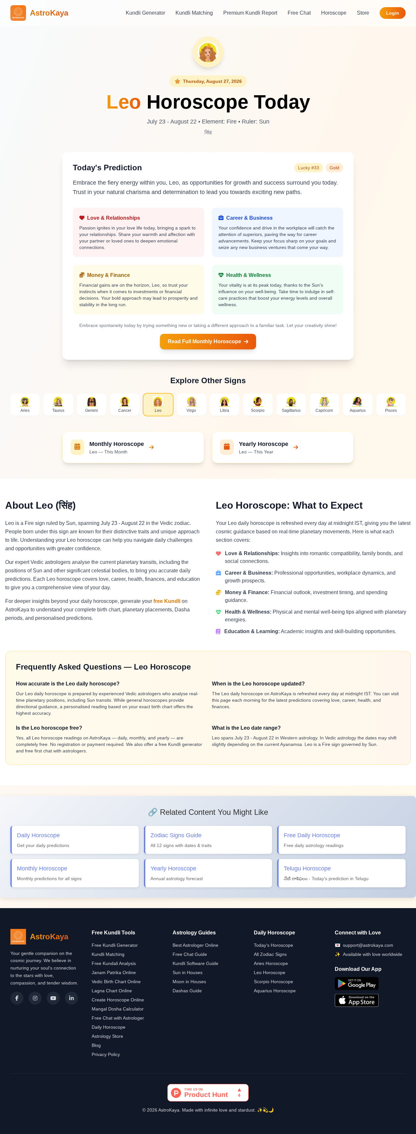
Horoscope (333, 13)
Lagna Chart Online (112, 990)
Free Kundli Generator (115, 945)
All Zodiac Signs (270, 954)
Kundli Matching (194, 13)
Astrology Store (107, 1036)
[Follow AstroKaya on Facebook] (16, 998)
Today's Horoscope (273, 945)
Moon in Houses (189, 981)
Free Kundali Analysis (114, 963)
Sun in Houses (187, 972)
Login (392, 13)
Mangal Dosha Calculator (118, 1008)
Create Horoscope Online (118, 999)
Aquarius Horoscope (275, 990)
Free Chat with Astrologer (118, 1018)
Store (363, 13)
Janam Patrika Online (114, 972)
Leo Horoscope (269, 972)
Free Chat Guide (190, 954)
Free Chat (299, 13)
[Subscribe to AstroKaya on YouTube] (53, 998)
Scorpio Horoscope (273, 981)
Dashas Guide (187, 990)
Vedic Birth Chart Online (116, 981)
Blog (96, 1045)
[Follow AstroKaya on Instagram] (35, 998)
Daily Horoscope (108, 1027)
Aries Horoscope (271, 963)
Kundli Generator (145, 13)
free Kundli (166, 601)
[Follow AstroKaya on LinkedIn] (71, 998)
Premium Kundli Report (250, 13)
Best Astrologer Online (195, 945)
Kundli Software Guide (195, 963)
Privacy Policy (106, 1054)
